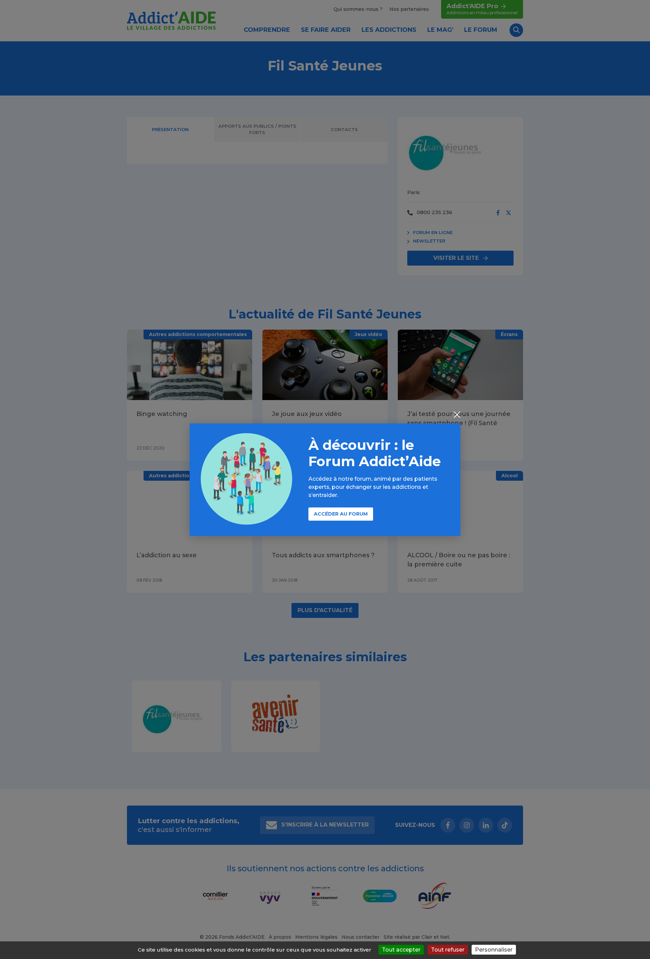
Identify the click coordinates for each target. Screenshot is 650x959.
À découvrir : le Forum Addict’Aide (374, 453)
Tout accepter (401, 949)
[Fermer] (457, 415)
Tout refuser (447, 949)
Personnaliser (494, 949)
